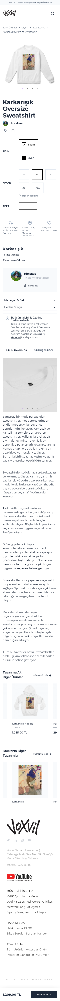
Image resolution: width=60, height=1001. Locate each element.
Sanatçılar (27, 954)
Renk (6, 151)
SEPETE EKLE (44, 994)
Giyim (25, 27)
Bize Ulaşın (38, 912)
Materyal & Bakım (16, 300)
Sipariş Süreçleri (18, 912)
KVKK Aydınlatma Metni (23, 896)
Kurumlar (42, 954)
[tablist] (30, 350)
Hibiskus (30, 273)
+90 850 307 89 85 (19, 865)
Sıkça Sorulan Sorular (21, 933)
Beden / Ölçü (13, 307)
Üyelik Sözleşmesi (19, 901)
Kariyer (42, 933)
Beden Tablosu (30, 196)
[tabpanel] (30, 510)
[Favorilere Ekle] (6, 130)
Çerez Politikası (42, 901)
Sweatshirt (38, 27)
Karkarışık (18, 802)
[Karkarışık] (30, 780)
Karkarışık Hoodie (22, 723)
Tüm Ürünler (10, 27)
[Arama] (52, 13)
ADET (6, 206)
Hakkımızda (15, 928)
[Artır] (34, 206)
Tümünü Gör (40, 675)
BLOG (28, 928)
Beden (7, 183)
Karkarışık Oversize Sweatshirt (20, 31)
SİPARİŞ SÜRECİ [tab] (43, 350)
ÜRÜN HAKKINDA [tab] (16, 350)
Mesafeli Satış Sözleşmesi (24, 907)
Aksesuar (32, 949)
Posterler (13, 954)
